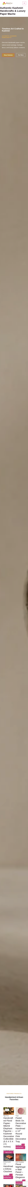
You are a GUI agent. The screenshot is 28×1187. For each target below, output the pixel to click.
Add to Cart (8, 1152)
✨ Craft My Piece (20, 1146)
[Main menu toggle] (24, 3)
